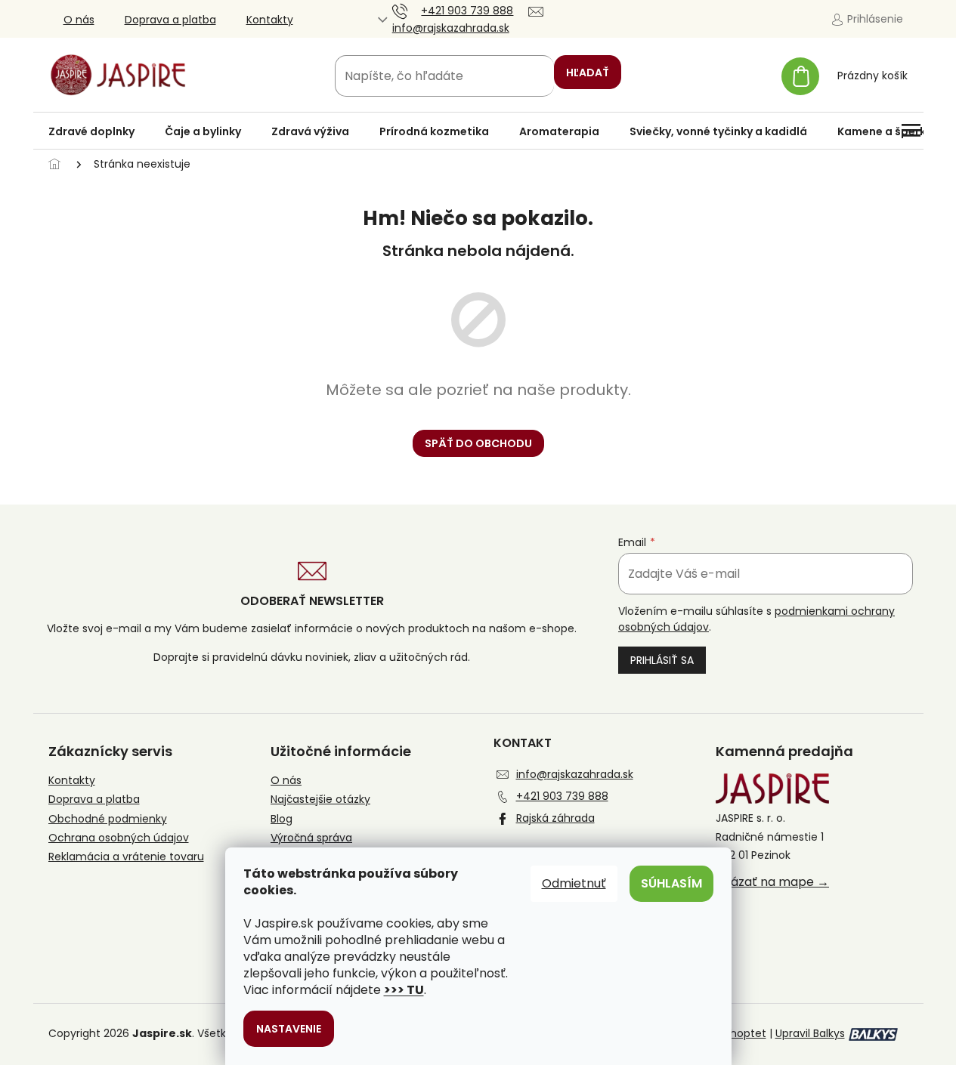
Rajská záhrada (555, 818)
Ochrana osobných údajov (118, 838)
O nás (78, 19)
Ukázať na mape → (772, 882)
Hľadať (587, 72)
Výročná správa (311, 838)
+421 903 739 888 (562, 796)
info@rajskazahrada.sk (574, 774)
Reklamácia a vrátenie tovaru (126, 857)
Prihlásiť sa (662, 660)
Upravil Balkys (810, 1033)
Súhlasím (671, 883)
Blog (281, 819)
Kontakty (269, 19)
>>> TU (404, 990)
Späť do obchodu (478, 443)
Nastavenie (288, 1028)
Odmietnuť (574, 883)
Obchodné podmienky (107, 819)
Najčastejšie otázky (320, 799)
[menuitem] (91, 131)
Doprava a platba (170, 19)
